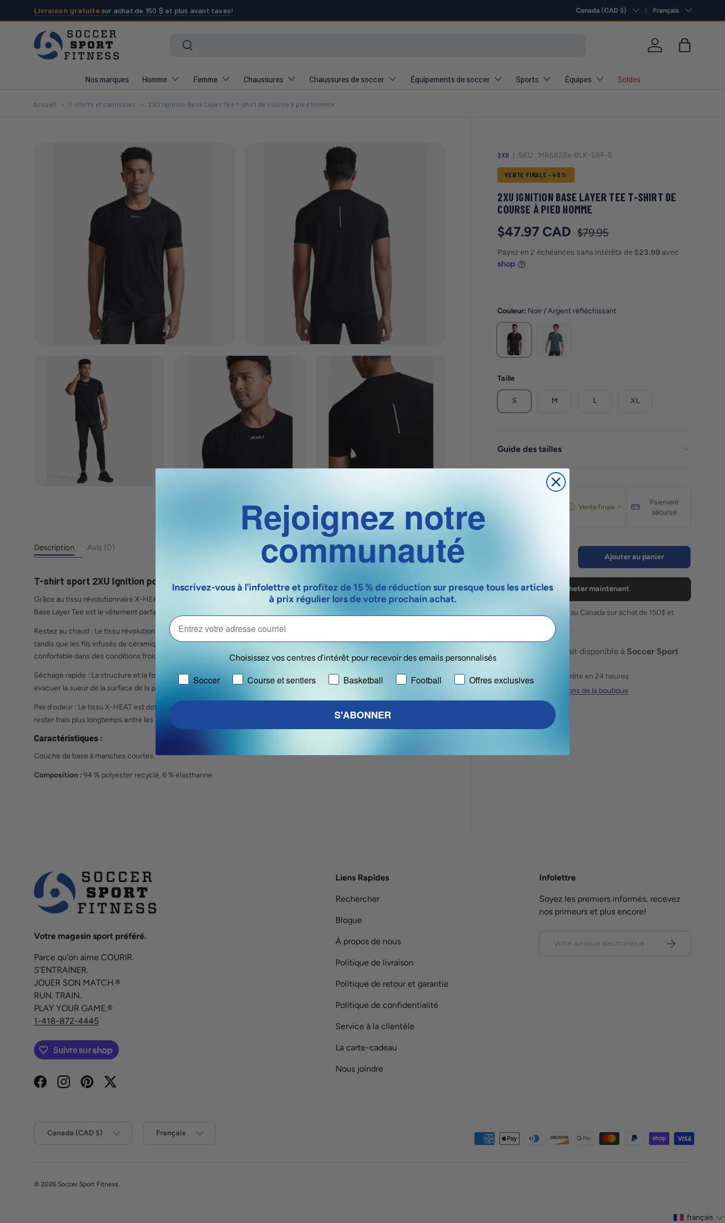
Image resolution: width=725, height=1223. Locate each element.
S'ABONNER (362, 715)
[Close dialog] (556, 482)
